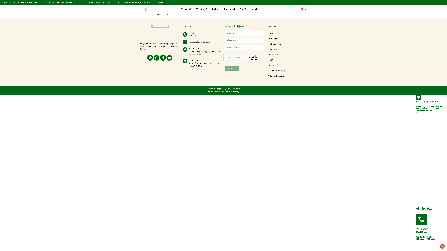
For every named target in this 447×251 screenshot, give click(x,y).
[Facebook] (150, 58)
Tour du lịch (229, 9)
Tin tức (243, 9)
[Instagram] (156, 58)
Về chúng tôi (202, 9)
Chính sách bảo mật (276, 76)
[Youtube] (169, 58)
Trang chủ (186, 9)
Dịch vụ (215, 9)
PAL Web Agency (231, 92)
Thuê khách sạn (274, 44)
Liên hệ (255, 9)
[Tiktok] (163, 58)
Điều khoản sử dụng (276, 71)
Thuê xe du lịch (274, 49)
